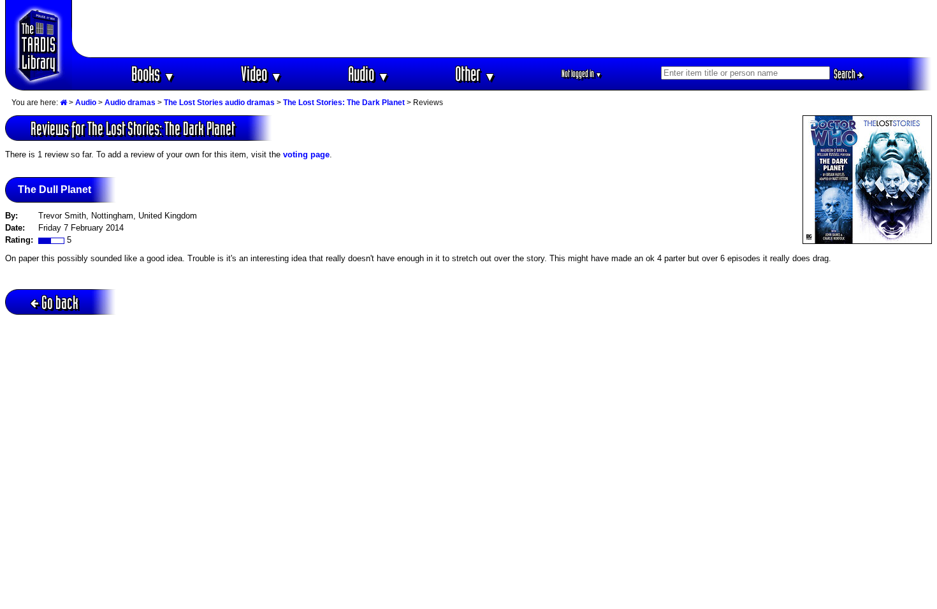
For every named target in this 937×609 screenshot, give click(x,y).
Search (845, 74)
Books (153, 73)
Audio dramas (130, 102)
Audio (368, 73)
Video (261, 73)
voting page (306, 154)
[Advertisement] (502, 28)
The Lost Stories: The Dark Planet (344, 102)
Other (475, 73)
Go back (59, 302)
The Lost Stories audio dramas (219, 102)
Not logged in (582, 73)
